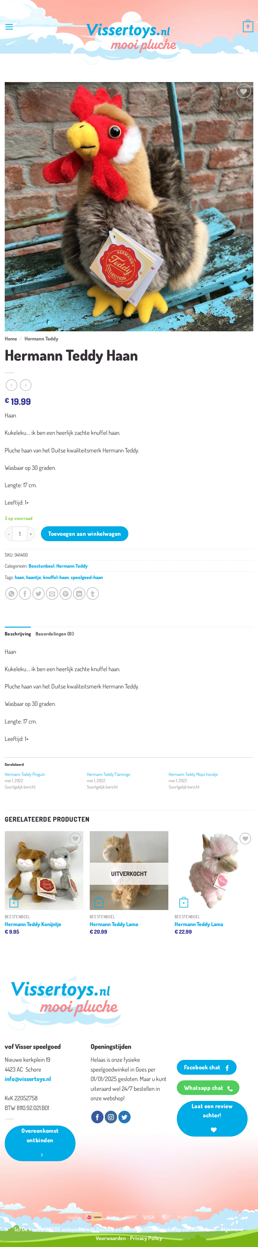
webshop (171, 1229)
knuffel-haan (56, 577)
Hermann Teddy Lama (114, 923)
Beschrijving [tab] (18, 633)
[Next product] (11, 385)
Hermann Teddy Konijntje (33, 923)
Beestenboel (41, 566)
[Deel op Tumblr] (93, 593)
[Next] (253, 889)
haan (19, 577)
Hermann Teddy (41, 338)
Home (11, 338)
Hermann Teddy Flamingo (108, 774)
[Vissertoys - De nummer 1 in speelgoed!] (131, 38)
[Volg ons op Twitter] (124, 1117)
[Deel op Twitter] (38, 593)
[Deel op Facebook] (25, 593)
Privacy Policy (146, 1237)
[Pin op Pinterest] (65, 593)
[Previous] (5, 889)
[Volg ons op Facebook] (97, 1117)
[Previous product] (25, 385)
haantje (33, 577)
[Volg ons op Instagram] (111, 1117)
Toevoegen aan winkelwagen (84, 533)
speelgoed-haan (87, 577)
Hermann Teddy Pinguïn (25, 774)
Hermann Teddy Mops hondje (193, 774)
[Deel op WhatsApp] (11, 593)
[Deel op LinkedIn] (79, 593)
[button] (9, 27)
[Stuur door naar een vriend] (52, 593)
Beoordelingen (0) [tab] (55, 633)
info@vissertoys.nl (28, 1079)
